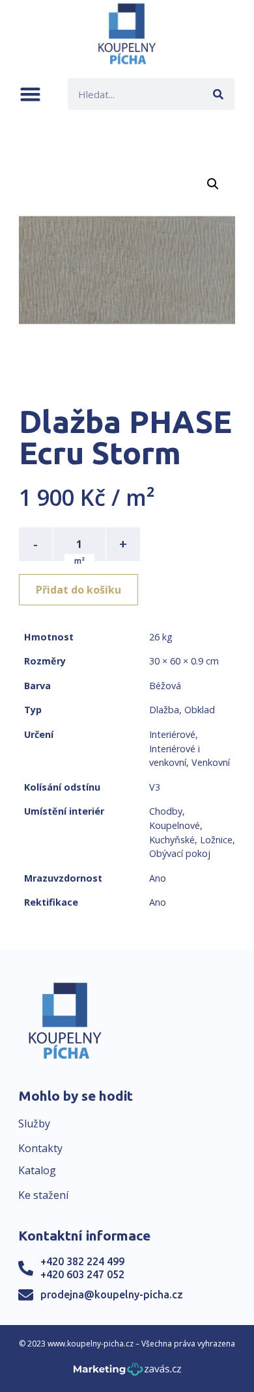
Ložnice (216, 840)
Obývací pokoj (179, 853)
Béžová (165, 685)
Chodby (165, 811)
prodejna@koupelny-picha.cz (111, 1294)
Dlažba (164, 709)
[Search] (218, 94)
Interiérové (172, 734)
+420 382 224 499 (82, 1261)
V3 (154, 787)
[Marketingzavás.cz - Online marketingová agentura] (127, 1372)
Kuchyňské (172, 840)
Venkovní (210, 762)
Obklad (199, 709)
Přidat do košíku (78, 590)
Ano (157, 878)
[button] (30, 94)
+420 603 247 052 (82, 1274)
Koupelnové (174, 825)
